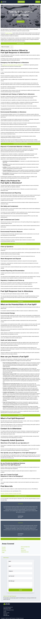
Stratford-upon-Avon (25, 551)
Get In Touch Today (20, 43)
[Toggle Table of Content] (11, 47)
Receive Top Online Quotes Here (20, 243)
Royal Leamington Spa (25, 546)
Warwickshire (23, 550)
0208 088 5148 (21, 1)
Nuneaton (2, 493)
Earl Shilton (19, 493)
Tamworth (6, 493)
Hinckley (14, 493)
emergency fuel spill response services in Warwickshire (12, 64)
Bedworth (11, 493)
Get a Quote (20, 21)
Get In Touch (20, 460)
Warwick (22, 548)
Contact (37, 1)
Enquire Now (20, 415)
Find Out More (20, 301)
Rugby (3, 552)
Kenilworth (4, 550)
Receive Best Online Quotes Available (20, 143)
